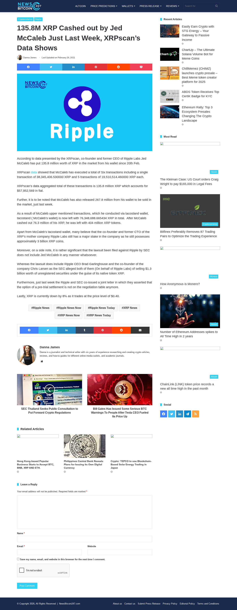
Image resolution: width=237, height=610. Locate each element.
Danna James (50, 347)
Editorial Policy (187, 603)
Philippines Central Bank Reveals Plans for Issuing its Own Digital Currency (83, 464)
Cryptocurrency (25, 19)
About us (117, 603)
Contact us (129, 603)
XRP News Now (69, 315)
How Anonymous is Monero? (180, 284)
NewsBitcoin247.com (69, 603)
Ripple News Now (69, 307)
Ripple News (41, 307)
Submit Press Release (149, 603)
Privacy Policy (170, 603)
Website (91, 546)
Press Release (149, 6)
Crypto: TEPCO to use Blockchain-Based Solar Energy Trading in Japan (131, 464)
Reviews (171, 6)
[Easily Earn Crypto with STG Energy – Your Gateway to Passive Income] (169, 31)
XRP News (130, 307)
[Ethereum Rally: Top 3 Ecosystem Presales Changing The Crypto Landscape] (169, 111)
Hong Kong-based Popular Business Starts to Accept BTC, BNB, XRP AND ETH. (35, 464)
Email (21, 546)
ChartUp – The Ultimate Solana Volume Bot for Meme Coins (198, 54)
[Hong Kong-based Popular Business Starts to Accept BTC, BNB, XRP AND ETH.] (38, 446)
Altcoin (80, 6)
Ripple (38, 19)
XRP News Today (99, 315)
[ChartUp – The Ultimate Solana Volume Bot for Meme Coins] (169, 54)
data (34, 172)
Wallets (127, 6)
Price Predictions (103, 6)
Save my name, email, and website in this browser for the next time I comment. (62, 559)
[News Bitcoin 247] (29, 6)
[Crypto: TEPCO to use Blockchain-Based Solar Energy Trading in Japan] (131, 446)
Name (21, 533)
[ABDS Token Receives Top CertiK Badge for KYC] (169, 96)
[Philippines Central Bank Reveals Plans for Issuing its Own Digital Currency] (84, 446)
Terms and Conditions (208, 603)
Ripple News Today (102, 307)
